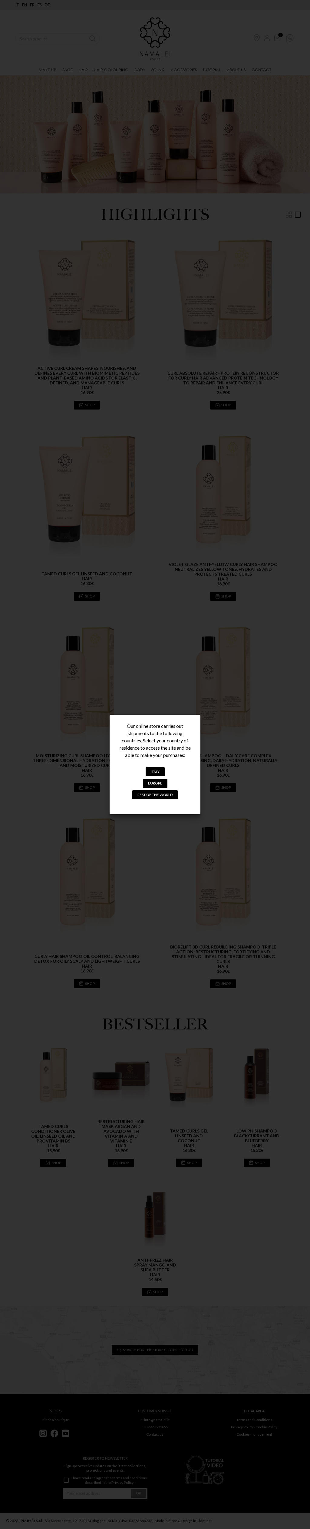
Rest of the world (155, 794)
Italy (155, 771)
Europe (155, 783)
